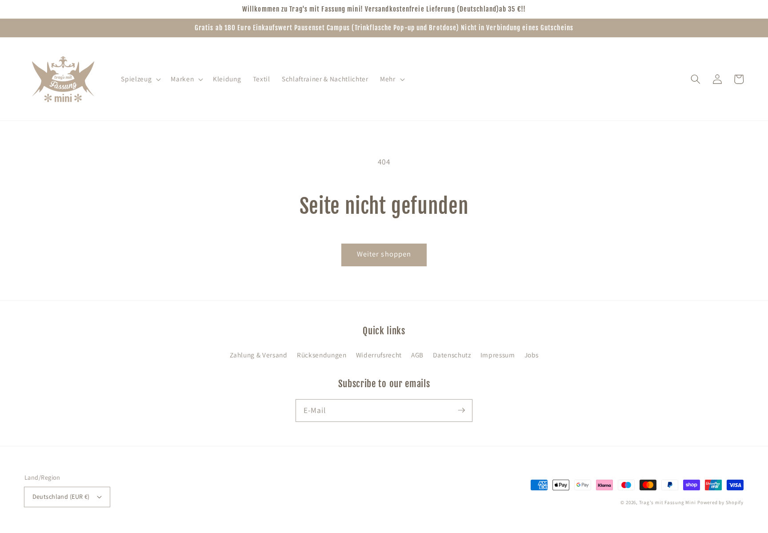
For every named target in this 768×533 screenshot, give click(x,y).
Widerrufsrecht (379, 354)
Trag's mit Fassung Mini (667, 502)
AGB (417, 354)
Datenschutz (452, 354)
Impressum (497, 354)
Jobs (531, 354)
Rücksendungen (322, 354)
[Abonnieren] (461, 410)
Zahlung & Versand (259, 354)
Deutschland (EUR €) (61, 496)
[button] (140, 79)
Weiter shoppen (384, 254)
